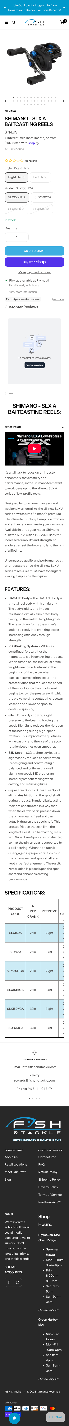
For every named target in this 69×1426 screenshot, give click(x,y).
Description (13, 422)
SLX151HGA (16, 204)
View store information (23, 287)
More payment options (34, 267)
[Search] (13, 17)
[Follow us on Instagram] (17, 1277)
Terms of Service (50, 1190)
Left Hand (40, 172)
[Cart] (62, 17)
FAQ (41, 1159)
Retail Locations (16, 1159)
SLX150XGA (42, 192)
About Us (11, 1152)
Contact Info (47, 1152)
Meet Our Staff (15, 1167)
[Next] (62, 96)
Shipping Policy (49, 1174)
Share (9, 388)
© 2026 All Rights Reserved (43, 1387)
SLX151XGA (41, 204)
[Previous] (6, 96)
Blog (8, 1174)
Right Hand (16, 172)
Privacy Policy (48, 1182)
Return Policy (47, 1167)
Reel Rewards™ (49, 1197)
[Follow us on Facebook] (9, 1277)
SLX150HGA (17, 192)
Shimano (10, 106)
